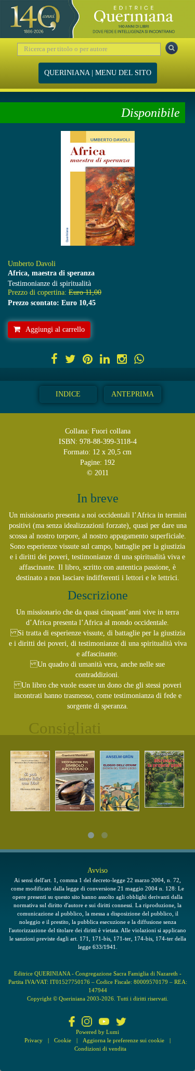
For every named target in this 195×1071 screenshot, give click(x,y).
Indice (68, 394)
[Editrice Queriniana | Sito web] (97, 19)
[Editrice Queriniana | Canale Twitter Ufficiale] (121, 1022)
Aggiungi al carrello (55, 329)
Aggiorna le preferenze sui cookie (123, 1040)
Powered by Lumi (97, 1032)
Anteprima (132, 394)
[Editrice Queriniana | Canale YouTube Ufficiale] (104, 1022)
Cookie (62, 1040)
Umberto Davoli (32, 264)
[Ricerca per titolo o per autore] (171, 48)
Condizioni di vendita (100, 1048)
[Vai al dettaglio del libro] (30, 781)
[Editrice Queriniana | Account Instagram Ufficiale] (87, 1022)
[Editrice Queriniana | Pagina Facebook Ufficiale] (72, 1022)
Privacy (33, 1040)
